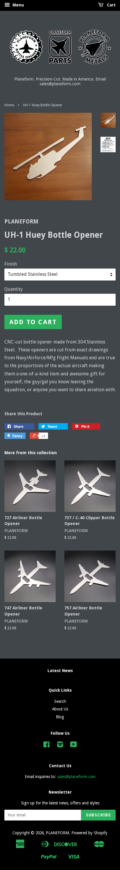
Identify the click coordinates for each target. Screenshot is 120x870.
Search (60, 701)
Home (9, 105)
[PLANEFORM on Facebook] (46, 745)
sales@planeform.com (76, 776)
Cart (111, 5)
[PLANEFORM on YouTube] (73, 745)
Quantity (13, 289)
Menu (17, 5)
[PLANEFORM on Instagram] (60, 745)
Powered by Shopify (89, 832)
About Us (60, 709)
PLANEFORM (57, 832)
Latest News (60, 670)
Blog (60, 717)
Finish (10, 264)
